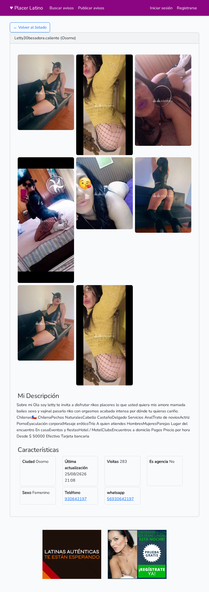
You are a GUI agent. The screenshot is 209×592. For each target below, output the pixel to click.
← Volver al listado (30, 27)
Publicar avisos (91, 8)
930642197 (76, 499)
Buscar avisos (62, 8)
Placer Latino (26, 7)
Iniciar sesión (161, 8)
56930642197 (120, 499)
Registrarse (187, 8)
